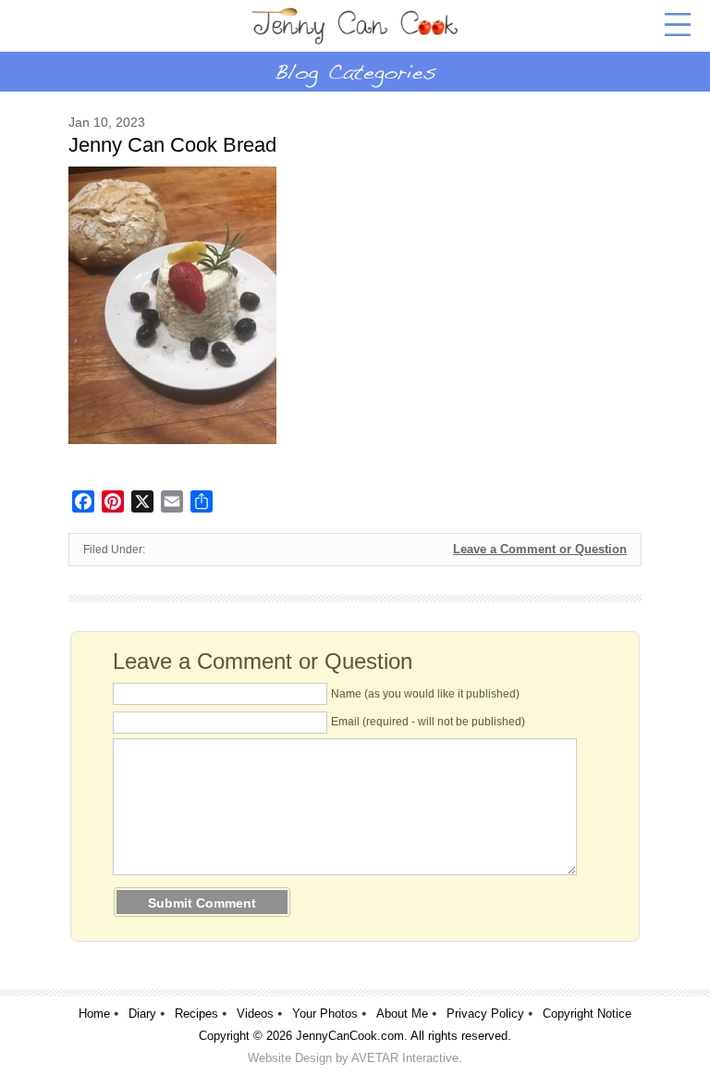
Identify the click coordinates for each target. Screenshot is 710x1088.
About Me (402, 1013)
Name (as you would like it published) (425, 693)
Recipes (196, 1013)
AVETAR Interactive (405, 1058)
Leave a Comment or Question (540, 549)
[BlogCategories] (355, 71)
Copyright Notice (587, 1013)
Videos (255, 1013)
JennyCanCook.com (350, 1036)
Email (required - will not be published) (428, 721)
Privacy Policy (485, 1013)
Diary (142, 1013)
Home (94, 1013)
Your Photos (325, 1013)
